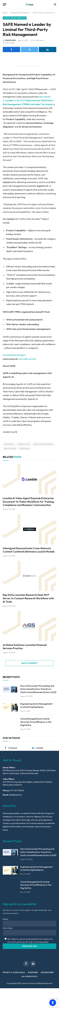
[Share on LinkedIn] (47, 49)
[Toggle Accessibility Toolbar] (52, 1002)
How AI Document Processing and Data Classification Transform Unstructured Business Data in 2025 (38, 689)
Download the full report (14, 355)
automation (9, 444)
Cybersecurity (24, 444)
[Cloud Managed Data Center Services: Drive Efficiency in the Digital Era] (10, 722)
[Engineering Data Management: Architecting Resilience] (10, 707)
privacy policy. (42, 942)
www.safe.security (27, 358)
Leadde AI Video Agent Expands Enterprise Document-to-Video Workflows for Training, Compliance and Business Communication (28, 502)
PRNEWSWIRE (10, 40)
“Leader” (9, 100)
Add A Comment (29, 663)
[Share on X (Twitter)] (29, 49)
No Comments (38, 40)
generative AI (10, 448)
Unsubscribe (47, 972)
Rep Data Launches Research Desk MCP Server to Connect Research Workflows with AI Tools (28, 598)
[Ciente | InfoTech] (29, 4)
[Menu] (4, 4)
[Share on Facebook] (11, 49)
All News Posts (29, 976)
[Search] (54, 4)
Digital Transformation (14, 18)
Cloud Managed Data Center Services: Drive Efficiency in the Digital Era (35, 721)
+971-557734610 (16, 790)
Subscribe (33, 972)
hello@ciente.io (15, 795)
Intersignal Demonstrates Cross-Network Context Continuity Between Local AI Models (28, 550)
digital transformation (43, 444)
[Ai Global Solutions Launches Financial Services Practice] (29, 626)
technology (24, 448)
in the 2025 (20, 100)
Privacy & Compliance (14, 972)
